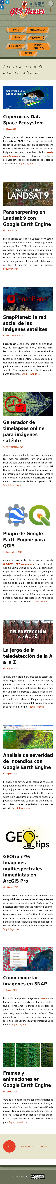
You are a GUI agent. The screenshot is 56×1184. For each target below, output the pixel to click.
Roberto (28, 53)
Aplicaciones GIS (37, 30)
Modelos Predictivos (38, 46)
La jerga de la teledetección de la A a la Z (27, 656)
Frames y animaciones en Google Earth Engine (27, 1079)
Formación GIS (37, 37)
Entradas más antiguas (28, 1146)
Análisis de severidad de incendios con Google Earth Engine (28, 761)
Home (16, 29)
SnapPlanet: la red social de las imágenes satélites (25, 323)
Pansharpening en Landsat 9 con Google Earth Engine (27, 218)
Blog (17, 37)
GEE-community (25, 564)
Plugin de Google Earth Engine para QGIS (24, 539)
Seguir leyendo (28, 163)
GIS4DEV (8, 564)
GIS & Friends (15, 46)
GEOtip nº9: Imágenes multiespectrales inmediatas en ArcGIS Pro (22, 869)
